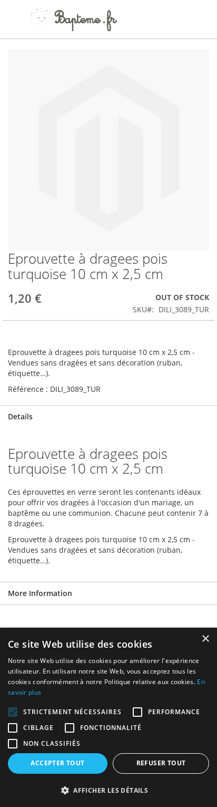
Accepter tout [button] (57, 762)
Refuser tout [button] (161, 762)
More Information (40, 593)
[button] (108, 790)
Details (20, 416)
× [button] (205, 639)
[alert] (108, 717)
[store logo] (74, 19)
